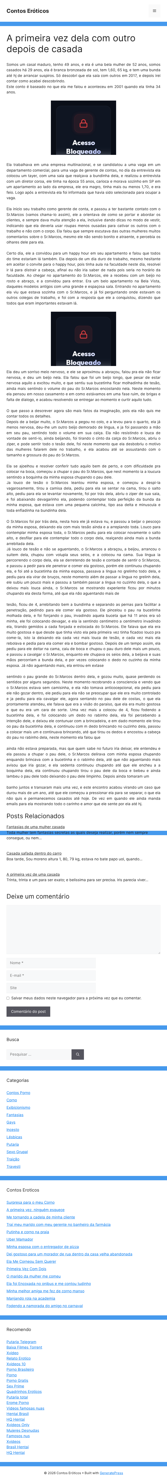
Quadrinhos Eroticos (24, 1391)
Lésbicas (14, 1137)
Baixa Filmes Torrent (24, 1347)
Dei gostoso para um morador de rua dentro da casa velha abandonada (69, 1254)
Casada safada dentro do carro (34, 853)
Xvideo (12, 1353)
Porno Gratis (17, 1380)
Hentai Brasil (18, 1414)
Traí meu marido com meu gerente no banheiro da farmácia (59, 1224)
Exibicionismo (18, 1107)
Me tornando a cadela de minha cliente (41, 1217)
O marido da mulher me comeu (34, 1276)
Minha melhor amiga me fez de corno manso (45, 1291)
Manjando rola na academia (31, 1298)
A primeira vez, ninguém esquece (36, 1210)
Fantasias (15, 1115)
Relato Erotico (19, 1358)
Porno (12, 1375)
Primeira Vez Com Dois (26, 1269)
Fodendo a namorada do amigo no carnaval (45, 1306)
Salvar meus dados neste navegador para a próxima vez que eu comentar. (76, 998)
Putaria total (17, 1397)
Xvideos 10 (16, 1364)
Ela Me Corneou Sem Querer (31, 1261)
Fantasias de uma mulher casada (36, 827)
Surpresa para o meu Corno (31, 1202)
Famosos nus (18, 1436)
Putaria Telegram (21, 1342)
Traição (13, 1159)
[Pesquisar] (78, 1054)
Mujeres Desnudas (23, 1430)
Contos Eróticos (28, 11)
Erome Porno (18, 1403)
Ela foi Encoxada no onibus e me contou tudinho (49, 1283)
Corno (12, 1100)
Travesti (13, 1166)
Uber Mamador (20, 1239)
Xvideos (13, 1441)
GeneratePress (111, 1473)
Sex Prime (15, 1386)
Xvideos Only (18, 1425)
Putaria (13, 1144)
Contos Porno (18, 1093)
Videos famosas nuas (25, 1408)
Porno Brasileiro (20, 1369)
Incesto (13, 1129)
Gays (11, 1122)
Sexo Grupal (17, 1152)
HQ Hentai (16, 1419)
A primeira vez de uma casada (33, 874)
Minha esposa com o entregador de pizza (43, 1247)
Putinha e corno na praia (28, 1232)
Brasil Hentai (18, 1447)
